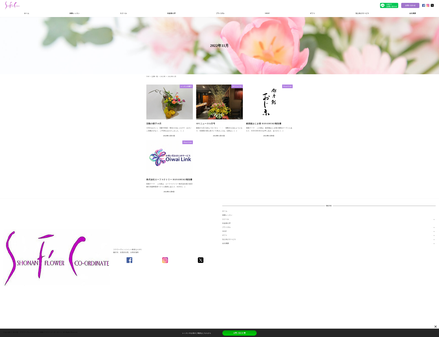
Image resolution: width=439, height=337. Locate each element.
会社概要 (225, 243)
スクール (225, 219)
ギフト (224, 235)
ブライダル (226, 227)
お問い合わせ (238, 333)
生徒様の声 (226, 223)
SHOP (224, 231)
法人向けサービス (229, 239)
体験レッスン (227, 215)
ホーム (224, 211)
